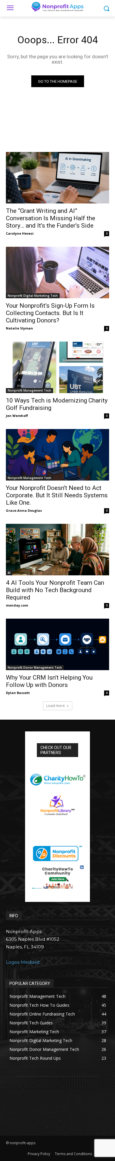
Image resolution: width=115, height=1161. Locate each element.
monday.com (17, 605)
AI (9, 201)
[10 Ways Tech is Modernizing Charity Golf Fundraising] (57, 367)
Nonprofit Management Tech (29, 390)
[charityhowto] (57, 777)
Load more (55, 705)
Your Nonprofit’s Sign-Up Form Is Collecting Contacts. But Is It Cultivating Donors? (50, 313)
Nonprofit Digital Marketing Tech (33, 296)
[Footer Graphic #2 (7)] (57, 877)
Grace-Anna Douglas (24, 510)
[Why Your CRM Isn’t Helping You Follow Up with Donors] (57, 644)
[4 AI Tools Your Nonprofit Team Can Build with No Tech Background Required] (57, 549)
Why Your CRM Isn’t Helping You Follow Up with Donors (49, 681)
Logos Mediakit (23, 962)
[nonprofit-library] (57, 803)
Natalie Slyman (19, 328)
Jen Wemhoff (17, 415)
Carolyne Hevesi (20, 233)
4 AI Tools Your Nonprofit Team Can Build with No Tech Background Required (55, 590)
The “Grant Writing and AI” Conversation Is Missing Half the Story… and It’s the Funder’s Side (50, 218)
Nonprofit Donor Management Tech (35, 667)
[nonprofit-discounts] (57, 852)
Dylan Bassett (18, 692)
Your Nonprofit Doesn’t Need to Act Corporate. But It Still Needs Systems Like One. (57, 495)
